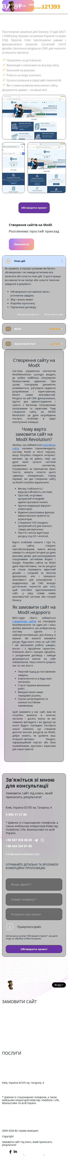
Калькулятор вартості (28, 314)
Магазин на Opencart (16, 1019)
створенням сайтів (24, 621)
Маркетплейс (11, 1014)
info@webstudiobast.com (23, 854)
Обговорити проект (34, 207)
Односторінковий (14, 1035)
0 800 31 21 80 (16, 814)
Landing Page (11, 1040)
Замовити (21, 244)
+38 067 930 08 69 (19, 840)
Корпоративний (13, 1024)
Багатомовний (12, 1045)
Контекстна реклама (16, 1071)
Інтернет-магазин (14, 1008)
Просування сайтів (15, 1065)
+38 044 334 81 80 (19, 846)
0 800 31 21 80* (36, 4)
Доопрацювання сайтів (18, 1060)
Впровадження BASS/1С (18, 1076)
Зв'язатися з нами (53, 314)
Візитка (7, 1030)
